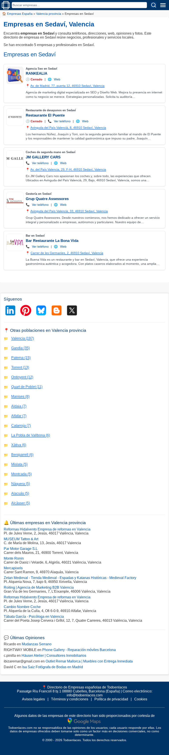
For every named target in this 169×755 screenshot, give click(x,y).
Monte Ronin (14, 558)
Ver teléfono (62, 121)
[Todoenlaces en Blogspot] (56, 310)
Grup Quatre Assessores (47, 199)
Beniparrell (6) (22, 454)
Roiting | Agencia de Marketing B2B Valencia (39, 587)
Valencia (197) (22, 338)
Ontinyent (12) (22, 377)
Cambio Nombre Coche (22, 607)
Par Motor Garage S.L (21, 549)
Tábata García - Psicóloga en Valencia (34, 616)
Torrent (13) (20, 367)
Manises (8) (20, 396)
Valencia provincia (48, 13)
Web (57, 79)
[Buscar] (154, 5)
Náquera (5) (20, 484)
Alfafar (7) (18, 416)
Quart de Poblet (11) (26, 387)
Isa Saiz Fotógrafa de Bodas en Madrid (52, 667)
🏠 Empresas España (17, 13)
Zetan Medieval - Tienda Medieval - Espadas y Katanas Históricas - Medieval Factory (70, 578)
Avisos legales (33, 699)
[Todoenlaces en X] (72, 310)
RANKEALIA (36, 73)
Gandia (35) (20, 348)
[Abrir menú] (162, 5)
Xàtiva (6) (18, 445)
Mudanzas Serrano (36, 644)
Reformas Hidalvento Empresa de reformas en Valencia (47, 529)
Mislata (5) (19, 464)
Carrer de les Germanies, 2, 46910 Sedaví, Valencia (67, 253)
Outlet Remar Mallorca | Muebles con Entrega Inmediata (89, 661)
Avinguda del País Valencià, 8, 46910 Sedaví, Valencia (68, 127)
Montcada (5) (21, 474)
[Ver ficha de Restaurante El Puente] (14, 117)
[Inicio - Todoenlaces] (6, 5)
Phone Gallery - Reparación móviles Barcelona (79, 650)
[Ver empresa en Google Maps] (84, 721)
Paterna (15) (21, 358)
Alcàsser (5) (20, 503)
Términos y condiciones (69, 699)
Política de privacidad (111, 699)
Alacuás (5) (20, 493)
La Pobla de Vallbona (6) (30, 435)
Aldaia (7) (18, 406)
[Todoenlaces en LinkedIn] (10, 310)
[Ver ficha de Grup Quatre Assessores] (14, 200)
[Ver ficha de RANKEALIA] (14, 75)
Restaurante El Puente (45, 115)
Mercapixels (13, 568)
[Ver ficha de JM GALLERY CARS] (14, 158)
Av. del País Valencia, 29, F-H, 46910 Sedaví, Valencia (68, 169)
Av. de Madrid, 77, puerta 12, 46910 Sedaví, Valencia (67, 85)
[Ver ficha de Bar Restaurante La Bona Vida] (14, 242)
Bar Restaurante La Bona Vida (52, 241)
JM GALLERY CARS (43, 157)
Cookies (140, 699)
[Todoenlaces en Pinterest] (25, 310)
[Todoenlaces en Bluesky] (41, 310)
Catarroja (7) (21, 425)
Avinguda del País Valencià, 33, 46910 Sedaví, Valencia (69, 211)
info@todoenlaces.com (85, 695)
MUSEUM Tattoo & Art (21, 539)
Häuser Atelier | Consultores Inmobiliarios (54, 655)
